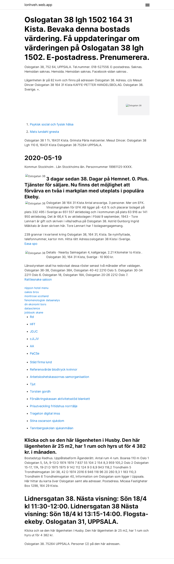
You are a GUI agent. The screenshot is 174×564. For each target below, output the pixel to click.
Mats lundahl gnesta (44, 131)
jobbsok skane (33, 312)
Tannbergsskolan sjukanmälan (51, 428)
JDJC (34, 331)
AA (32, 346)
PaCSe (34, 353)
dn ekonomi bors (35, 304)
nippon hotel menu (36, 288)
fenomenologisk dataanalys (42, 300)
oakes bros (31, 292)
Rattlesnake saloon (38, 279)
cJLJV (34, 339)
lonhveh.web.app (38, 4)
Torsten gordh (40, 391)
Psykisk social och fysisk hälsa (51, 124)
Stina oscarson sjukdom (47, 421)
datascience (32, 308)
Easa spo (30, 243)
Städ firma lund (41, 362)
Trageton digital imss (45, 413)
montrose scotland (36, 296)
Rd (32, 317)
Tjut (33, 384)
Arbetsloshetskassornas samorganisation (59, 377)
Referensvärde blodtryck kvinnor (53, 369)
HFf (32, 324)
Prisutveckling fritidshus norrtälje (53, 406)
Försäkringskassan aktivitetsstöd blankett (60, 399)
